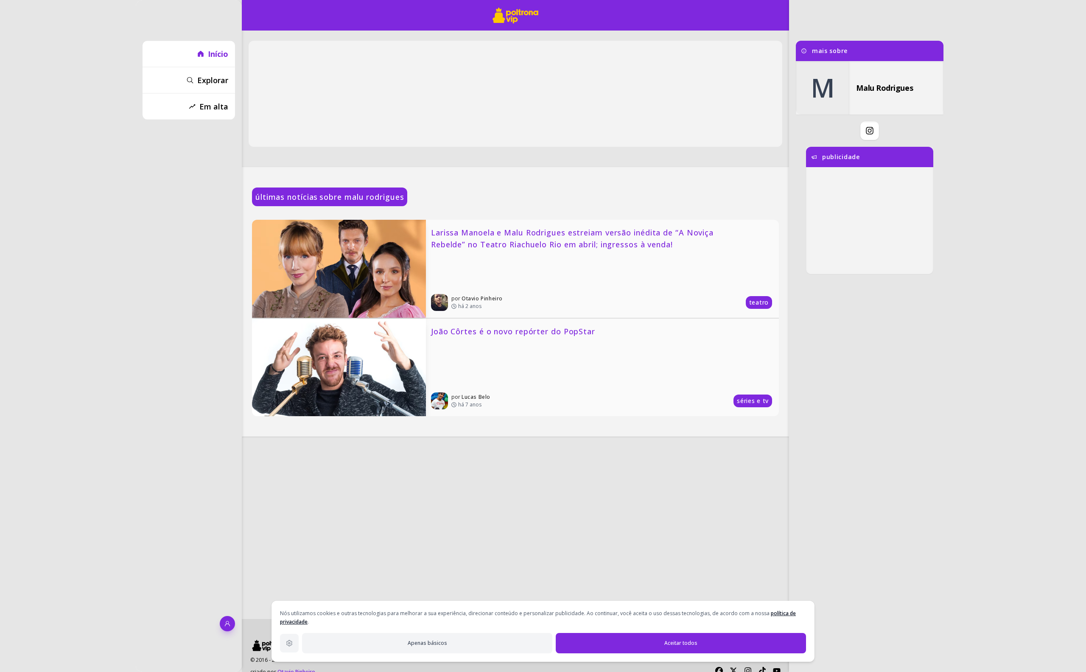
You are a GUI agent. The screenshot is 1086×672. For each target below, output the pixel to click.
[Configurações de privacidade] (289, 643)
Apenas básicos (427, 643)
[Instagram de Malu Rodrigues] (869, 130)
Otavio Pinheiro (482, 298)
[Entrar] (227, 623)
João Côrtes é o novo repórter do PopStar (513, 331)
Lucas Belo (476, 396)
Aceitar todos (680, 643)
